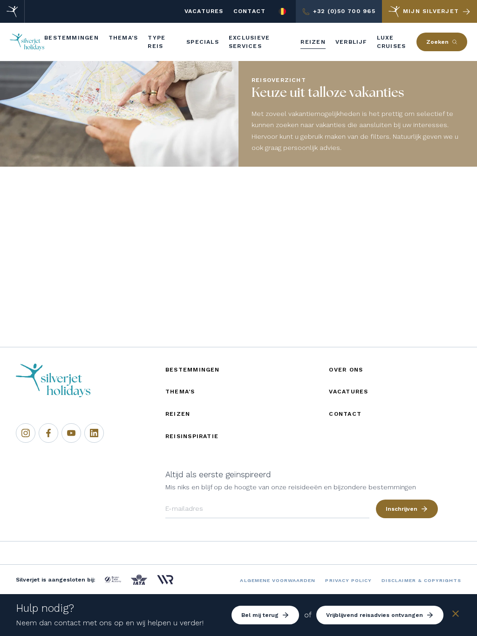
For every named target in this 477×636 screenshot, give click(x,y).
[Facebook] (48, 433)
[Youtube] (71, 433)
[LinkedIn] (94, 433)
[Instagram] (25, 433)
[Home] (12, 11)
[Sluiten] (455, 615)
